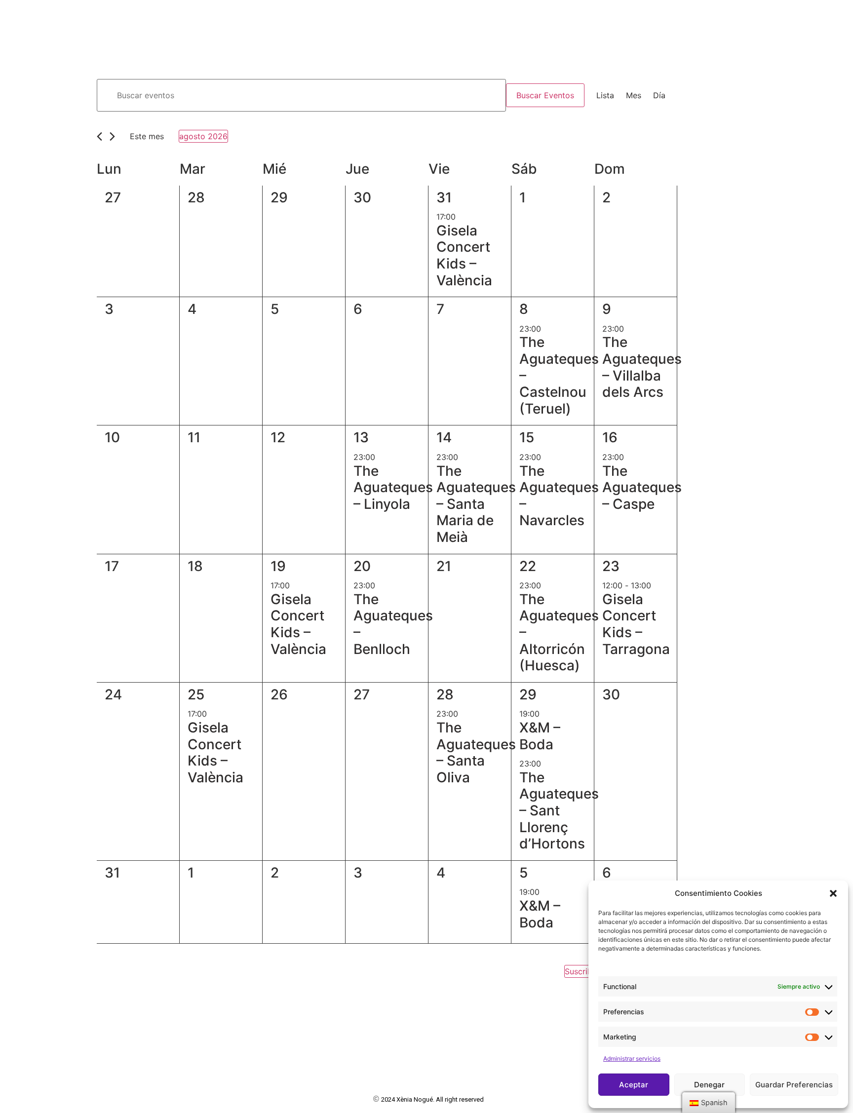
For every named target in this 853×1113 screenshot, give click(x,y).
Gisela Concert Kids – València (464, 255)
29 (528, 694)
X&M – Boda (539, 736)
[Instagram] (801, 16)
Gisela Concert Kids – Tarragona (636, 624)
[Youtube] (819, 16)
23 (611, 566)
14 (444, 437)
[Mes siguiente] (112, 136)
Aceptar (633, 1084)
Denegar (709, 1084)
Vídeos (475, 15)
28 (445, 694)
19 (278, 566)
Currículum (380, 15)
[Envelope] (837, 16)
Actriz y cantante (84, 36)
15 (526, 437)
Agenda (521, 15)
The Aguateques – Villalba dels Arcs (642, 367)
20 (362, 566)
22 (527, 566)
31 (444, 197)
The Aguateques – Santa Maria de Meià (476, 503)
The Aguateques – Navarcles (559, 495)
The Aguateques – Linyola (393, 487)
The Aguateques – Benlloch (393, 624)
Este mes (147, 136)
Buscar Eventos (545, 95)
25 (196, 694)
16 (610, 437)
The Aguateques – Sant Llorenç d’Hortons (559, 810)
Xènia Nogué (64, 15)
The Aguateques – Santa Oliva (476, 752)
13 (361, 437)
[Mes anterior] (99, 136)
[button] (833, 893)
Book (434, 15)
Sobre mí (319, 15)
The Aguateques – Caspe (642, 487)
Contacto (575, 15)
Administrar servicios (631, 1058)
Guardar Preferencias (794, 1084)
